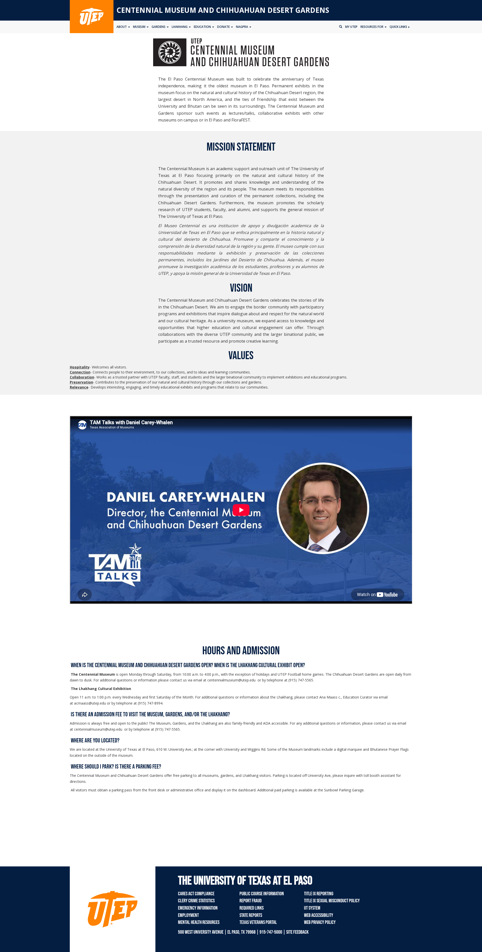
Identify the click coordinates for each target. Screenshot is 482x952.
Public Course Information (261, 894)
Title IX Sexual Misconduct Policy (332, 901)
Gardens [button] (159, 27)
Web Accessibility (318, 915)
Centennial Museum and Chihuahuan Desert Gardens (222, 10)
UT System (312, 908)
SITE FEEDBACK (297, 932)
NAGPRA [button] (242, 27)
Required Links (251, 908)
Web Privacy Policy (320, 922)
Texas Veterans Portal (258, 922)
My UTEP (351, 27)
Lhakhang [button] (180, 27)
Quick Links (399, 27)
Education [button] (203, 27)
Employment (188, 915)
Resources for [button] (372, 27)
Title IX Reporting (318, 894)
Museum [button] (139, 27)
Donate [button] (223, 27)
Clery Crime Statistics (196, 901)
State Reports (250, 915)
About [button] (122, 27)
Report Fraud (250, 901)
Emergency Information (198, 908)
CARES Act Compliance (196, 894)
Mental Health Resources (198, 922)
